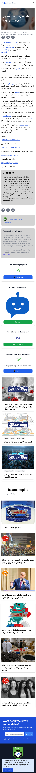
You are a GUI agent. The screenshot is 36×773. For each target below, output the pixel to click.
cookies (6, 767)
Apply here (6, 254)
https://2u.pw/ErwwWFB (11, 140)
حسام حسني (10, 47)
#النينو (6, 438)
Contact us (18, 277)
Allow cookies (8, 770)
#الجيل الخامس (9, 471)
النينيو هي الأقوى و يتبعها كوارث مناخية (17, 442)
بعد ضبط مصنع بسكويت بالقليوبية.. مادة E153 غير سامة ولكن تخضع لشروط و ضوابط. (16, 667)
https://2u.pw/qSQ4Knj (10, 163)
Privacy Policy (7, 739)
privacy (26, 764)
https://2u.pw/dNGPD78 (11, 147)
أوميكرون (8, 62)
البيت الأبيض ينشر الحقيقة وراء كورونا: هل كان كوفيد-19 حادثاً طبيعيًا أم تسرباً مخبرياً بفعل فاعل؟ (17, 406)
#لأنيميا (12, 438)
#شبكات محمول (20, 471)
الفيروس (17, 92)
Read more (8, 222)
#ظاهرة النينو (20, 438)
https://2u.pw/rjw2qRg (9, 155)
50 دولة (17, 68)
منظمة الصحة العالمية (11, 42)
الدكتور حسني (23, 125)
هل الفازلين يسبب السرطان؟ (12, 527)
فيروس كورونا (10, 83)
